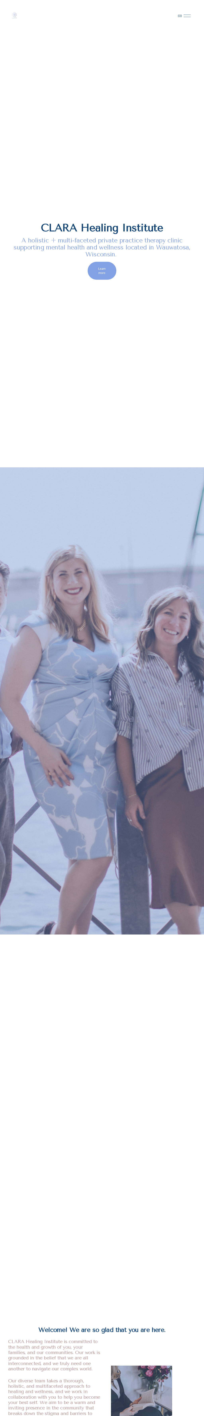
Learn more (102, 271)
